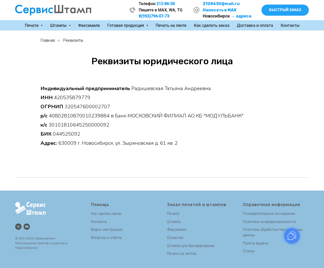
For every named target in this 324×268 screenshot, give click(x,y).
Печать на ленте (171, 25)
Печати (173, 214)
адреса (243, 16)
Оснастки (175, 238)
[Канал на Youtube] (27, 226)
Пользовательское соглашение (269, 214)
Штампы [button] (59, 25)
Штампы (174, 222)
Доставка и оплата (255, 25)
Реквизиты (73, 40)
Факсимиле (89, 25)
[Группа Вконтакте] (18, 226)
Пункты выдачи (255, 243)
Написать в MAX (219, 10)
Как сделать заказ (211, 25)
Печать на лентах (181, 254)
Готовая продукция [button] (126, 25)
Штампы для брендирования (190, 246)
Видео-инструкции (107, 230)
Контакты (290, 25)
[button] (285, 10)
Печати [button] (32, 25)
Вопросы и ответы (106, 238)
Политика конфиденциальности (269, 222)
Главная (47, 40)
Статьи (248, 251)
